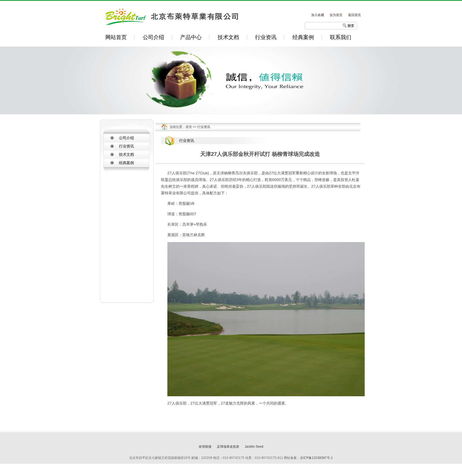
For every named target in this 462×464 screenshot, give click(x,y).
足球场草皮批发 (228, 446)
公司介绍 (153, 37)
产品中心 (191, 37)
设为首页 (336, 15)
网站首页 (116, 37)
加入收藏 (317, 15)
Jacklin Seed (254, 446)
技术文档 (228, 37)
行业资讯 (265, 37)
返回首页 (354, 15)
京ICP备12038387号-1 (316, 458)
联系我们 (340, 37)
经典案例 (303, 37)
